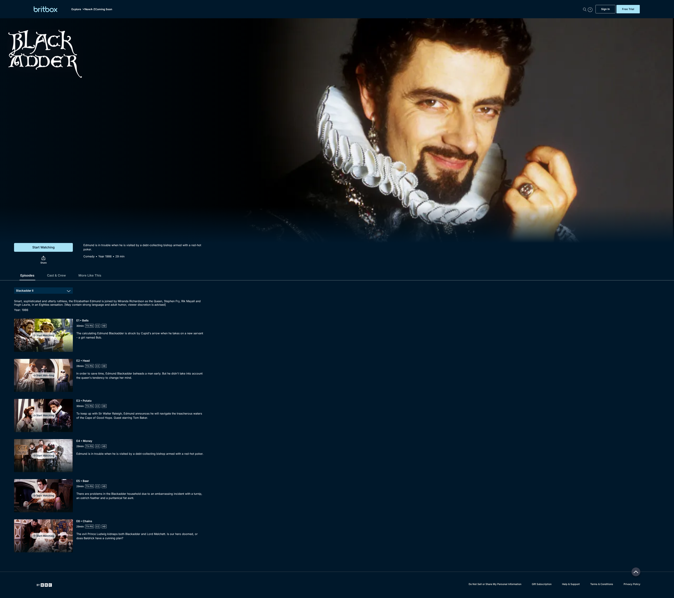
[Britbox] (45, 9)
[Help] (591, 9)
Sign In (605, 9)
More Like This (89, 275)
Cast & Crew (56, 275)
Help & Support (571, 584)
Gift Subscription (541, 584)
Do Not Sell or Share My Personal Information (495, 584)
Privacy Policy (632, 584)
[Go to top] (636, 571)
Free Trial (628, 9)
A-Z (92, 9)
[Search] (585, 9)
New (87, 9)
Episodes (27, 275)
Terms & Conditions (601, 584)
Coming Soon (103, 9)
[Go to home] (44, 585)
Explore (76, 9)
